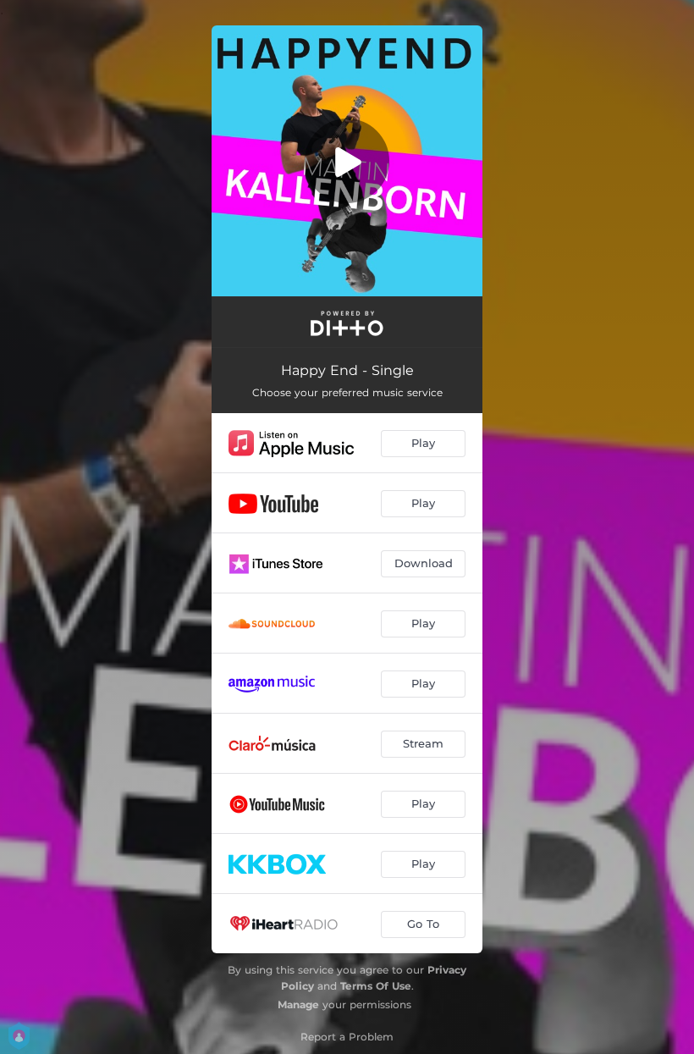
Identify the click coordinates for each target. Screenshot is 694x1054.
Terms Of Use (375, 986)
